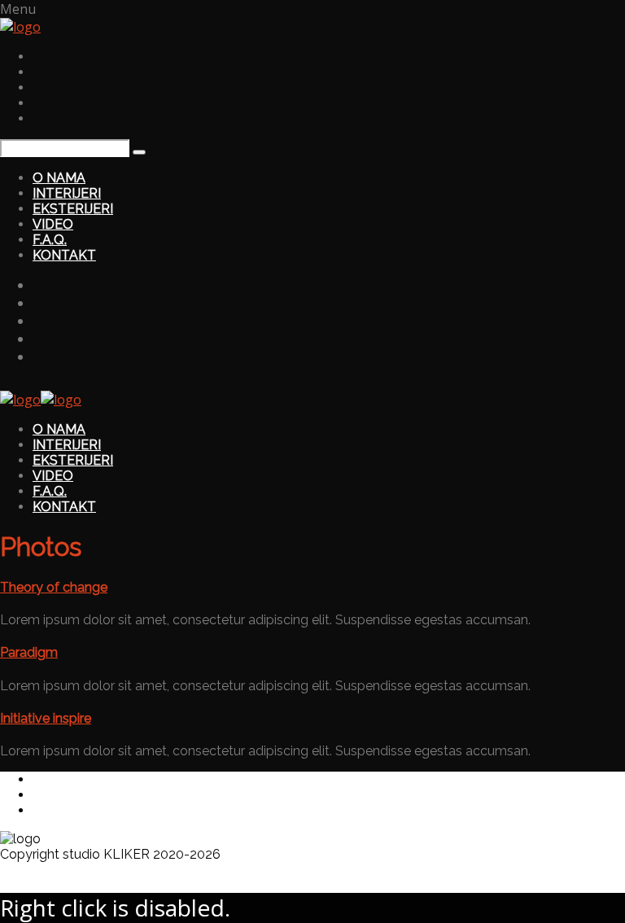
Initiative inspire (45, 718)
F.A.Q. (50, 239)
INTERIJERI (67, 193)
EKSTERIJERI (73, 209)
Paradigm (29, 652)
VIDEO (53, 224)
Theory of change (53, 587)
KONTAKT (64, 255)
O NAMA (59, 178)
